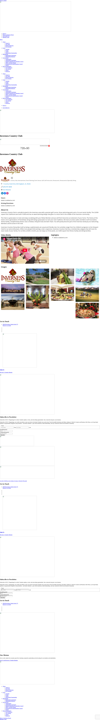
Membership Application (10, 55)
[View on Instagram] (7, 194)
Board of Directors (9, 45)
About (4, 42)
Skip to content (3, 0)
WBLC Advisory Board (10, 62)
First (15, 427)
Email (3, 429)
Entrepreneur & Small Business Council (14, 64)
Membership (5, 54)
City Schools (8, 69)
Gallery (7, 51)
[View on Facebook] (5, 194)
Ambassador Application (10, 60)
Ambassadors (8, 59)
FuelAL (7, 65)
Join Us (2, 369)
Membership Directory (10, 56)
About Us (7, 43)
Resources (7, 71)
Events (6, 50)
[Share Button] (11, 177)
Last (30, 427)
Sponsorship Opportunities (11, 53)
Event (4, 48)
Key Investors (8, 46)
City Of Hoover (8, 67)
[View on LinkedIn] (2, 194)
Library (7, 70)
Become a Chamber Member (6, 372)
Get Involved (5, 57)
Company (4, 432)
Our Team (7, 44)
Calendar (7, 49)
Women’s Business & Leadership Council (14, 61)
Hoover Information (7, 66)
